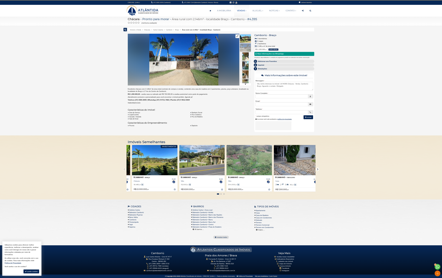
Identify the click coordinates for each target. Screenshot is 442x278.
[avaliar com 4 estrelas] (136, 23)
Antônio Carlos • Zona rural (202, 210)
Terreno (259, 222)
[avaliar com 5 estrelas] (138, 23)
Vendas (241, 11)
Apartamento (260, 210)
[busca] (310, 11)
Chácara (134, 19)
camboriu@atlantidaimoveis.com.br (159, 270)
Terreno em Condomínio (265, 227)
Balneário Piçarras (136, 215)
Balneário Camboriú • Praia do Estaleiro (207, 227)
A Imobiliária (224, 11)
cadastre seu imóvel (285, 261)
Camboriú (260, 35)
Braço (272, 35)
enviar (309, 117)
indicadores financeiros (285, 259)
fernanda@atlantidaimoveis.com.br (222, 270)
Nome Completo (261, 93)
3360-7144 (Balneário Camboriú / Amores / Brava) (201, 2)
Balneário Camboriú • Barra (203, 220)
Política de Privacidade (245, 276)
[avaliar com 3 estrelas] (134, 23)
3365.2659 (154, 264)
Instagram (285, 270)
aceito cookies (32, 271)
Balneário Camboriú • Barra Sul (204, 222)
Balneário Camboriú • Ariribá (203, 212)
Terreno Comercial (262, 225)
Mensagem (260, 81)
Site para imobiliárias (261, 276)
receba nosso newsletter (286, 257)
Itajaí (131, 224)
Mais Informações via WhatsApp (270, 54)
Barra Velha (133, 217)
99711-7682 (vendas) (159, 266)
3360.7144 (222, 266)
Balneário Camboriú (136, 212)
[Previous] (124, 169)
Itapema (132, 227)
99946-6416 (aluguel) (159, 268)
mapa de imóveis (285, 264)
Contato (290, 11)
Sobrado (259, 220)
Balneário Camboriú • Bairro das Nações (207, 215)
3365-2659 (162, 2)
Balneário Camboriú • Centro (203, 224)
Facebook (285, 268)
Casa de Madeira (262, 215)
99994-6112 (222, 268)
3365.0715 (165, 264)
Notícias (273, 11)
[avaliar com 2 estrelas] (131, 23)
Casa (258, 213)
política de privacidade (285, 119)
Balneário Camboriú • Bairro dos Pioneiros (208, 217)
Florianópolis (134, 222)
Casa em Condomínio (264, 218)
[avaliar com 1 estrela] (129, 23)
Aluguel (257, 11)
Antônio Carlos (134, 210)
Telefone (259, 109)
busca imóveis (285, 266)
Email (258, 101)
